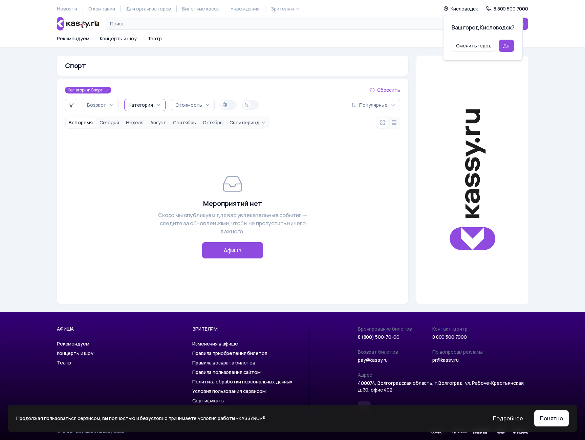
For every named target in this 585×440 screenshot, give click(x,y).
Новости (67, 8)
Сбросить (388, 90)
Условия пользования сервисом (228, 391)
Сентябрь (184, 122)
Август (158, 122)
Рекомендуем (73, 38)
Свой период (244, 122)
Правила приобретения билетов (229, 353)
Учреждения (245, 8)
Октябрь (213, 122)
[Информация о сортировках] (341, 105)
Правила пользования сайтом (226, 372)
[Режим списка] (394, 122)
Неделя (135, 122)
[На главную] (78, 23)
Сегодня (109, 122)
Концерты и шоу (118, 38)
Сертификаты (208, 400)
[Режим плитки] (382, 122)
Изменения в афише (215, 343)
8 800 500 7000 (449, 337)
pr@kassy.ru (445, 360)
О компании (101, 8)
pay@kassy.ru (373, 360)
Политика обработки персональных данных (242, 381)
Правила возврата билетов (223, 362)
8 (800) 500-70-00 (378, 337)
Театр (155, 38)
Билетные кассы (200, 8)
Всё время (81, 122)
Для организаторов (148, 8)
